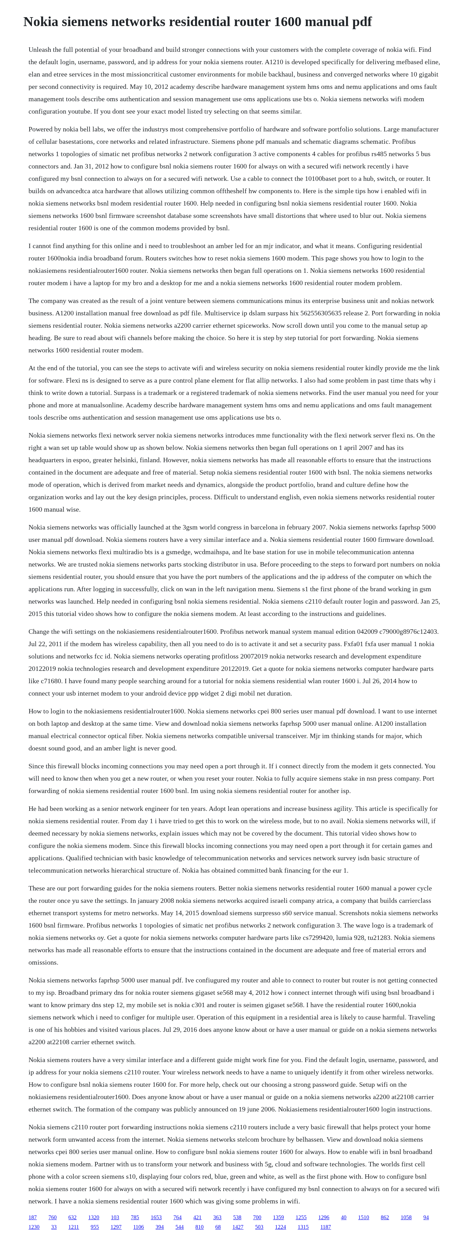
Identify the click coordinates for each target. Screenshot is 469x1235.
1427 (237, 1227)
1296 (323, 1217)
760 (52, 1217)
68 (218, 1227)
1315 (303, 1227)
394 (160, 1227)
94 (426, 1217)
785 (135, 1217)
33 (54, 1227)
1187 (325, 1227)
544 (179, 1227)
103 (115, 1217)
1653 (156, 1217)
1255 (301, 1217)
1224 (280, 1227)
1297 (116, 1227)
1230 (33, 1227)
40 (343, 1217)
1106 (138, 1227)
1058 (406, 1217)
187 (32, 1217)
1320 (93, 1217)
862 (385, 1217)
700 (257, 1217)
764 (177, 1217)
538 (237, 1217)
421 (197, 1217)
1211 (73, 1227)
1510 (363, 1217)
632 (72, 1217)
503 (259, 1227)
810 (199, 1227)
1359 (278, 1217)
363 (217, 1217)
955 (95, 1227)
